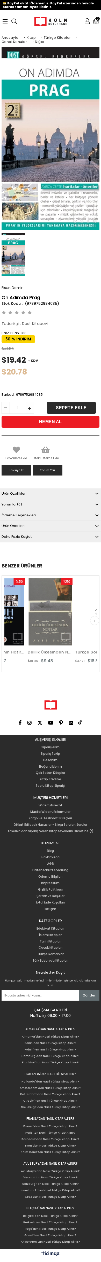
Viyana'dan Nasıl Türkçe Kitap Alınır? (50, 1177)
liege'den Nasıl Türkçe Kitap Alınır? (50, 1228)
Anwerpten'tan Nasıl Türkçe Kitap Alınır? (50, 1241)
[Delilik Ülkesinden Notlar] (31, 611)
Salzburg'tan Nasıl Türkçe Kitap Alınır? (50, 1184)
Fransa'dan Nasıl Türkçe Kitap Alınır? (50, 1126)
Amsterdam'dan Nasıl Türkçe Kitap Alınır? (50, 1088)
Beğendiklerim (50, 766)
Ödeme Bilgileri (50, 876)
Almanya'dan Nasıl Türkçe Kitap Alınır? (50, 1036)
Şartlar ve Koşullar (50, 896)
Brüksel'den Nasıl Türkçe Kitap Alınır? (50, 1222)
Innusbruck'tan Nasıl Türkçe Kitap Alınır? (50, 1190)
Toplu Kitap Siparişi (50, 786)
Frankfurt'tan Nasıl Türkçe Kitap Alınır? (50, 1062)
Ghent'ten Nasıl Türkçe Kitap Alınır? (50, 1235)
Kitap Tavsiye (50, 779)
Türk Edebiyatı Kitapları (50, 960)
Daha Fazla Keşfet (17, 536)
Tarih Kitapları (50, 941)
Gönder (89, 995)
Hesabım (50, 760)
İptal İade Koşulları (50, 902)
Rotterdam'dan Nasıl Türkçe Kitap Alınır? (50, 1094)
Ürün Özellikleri (14, 493)
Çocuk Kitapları (50, 947)
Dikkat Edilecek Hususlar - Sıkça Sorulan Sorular (50, 825)
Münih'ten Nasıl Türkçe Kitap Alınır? (50, 1049)
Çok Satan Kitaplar (50, 773)
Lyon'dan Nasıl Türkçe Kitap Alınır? (50, 1145)
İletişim (50, 909)
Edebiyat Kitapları (50, 928)
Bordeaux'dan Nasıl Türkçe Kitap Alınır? (50, 1139)
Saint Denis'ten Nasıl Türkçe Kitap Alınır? (50, 1152)
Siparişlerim (50, 747)
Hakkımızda (50, 857)
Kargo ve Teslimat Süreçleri (50, 818)
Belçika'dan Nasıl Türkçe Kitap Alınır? (50, 1216)
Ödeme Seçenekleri (19, 515)
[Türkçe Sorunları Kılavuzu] (78, 611)
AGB (50, 864)
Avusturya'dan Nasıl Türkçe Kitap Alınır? (50, 1171)
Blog (50, 851)
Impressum (50, 883)
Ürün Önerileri (13, 525)
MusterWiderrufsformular (50, 812)
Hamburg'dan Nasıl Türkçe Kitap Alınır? (50, 1056)
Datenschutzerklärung (50, 870)
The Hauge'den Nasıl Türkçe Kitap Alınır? (50, 1107)
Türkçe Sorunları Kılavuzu (78, 652)
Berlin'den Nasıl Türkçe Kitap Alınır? (50, 1043)
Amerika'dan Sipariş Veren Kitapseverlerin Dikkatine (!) (50, 831)
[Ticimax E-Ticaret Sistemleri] (50, 1254)
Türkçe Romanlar (50, 954)
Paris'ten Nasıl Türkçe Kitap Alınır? (50, 1132)
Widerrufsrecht (50, 805)
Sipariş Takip (50, 753)
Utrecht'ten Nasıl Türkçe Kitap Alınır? (50, 1100)
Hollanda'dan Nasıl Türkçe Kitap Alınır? (50, 1081)
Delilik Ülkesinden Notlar (31, 652)
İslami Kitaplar (50, 935)
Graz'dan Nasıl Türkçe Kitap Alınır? (50, 1196)
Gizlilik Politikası (50, 889)
